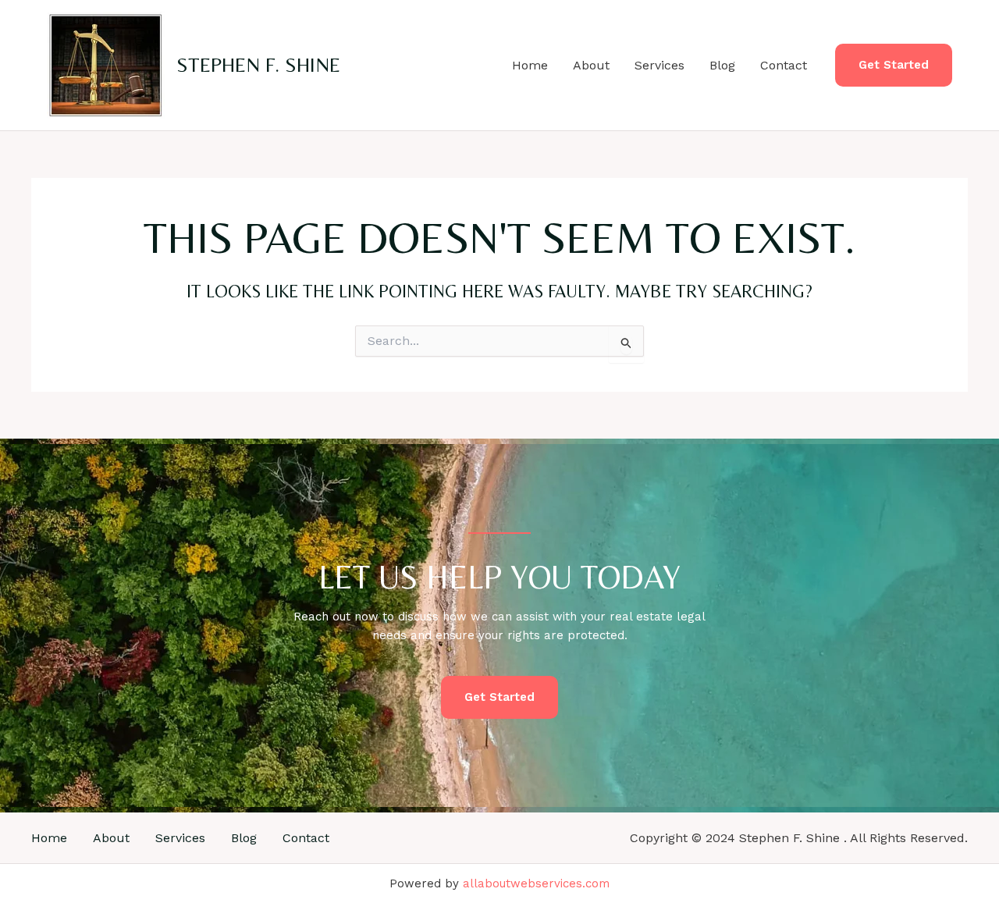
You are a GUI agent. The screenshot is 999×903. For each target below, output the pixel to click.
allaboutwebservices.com (536, 883)
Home (530, 65)
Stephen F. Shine (258, 64)
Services (659, 65)
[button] (893, 65)
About (591, 65)
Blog (722, 65)
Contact (783, 65)
